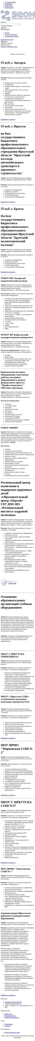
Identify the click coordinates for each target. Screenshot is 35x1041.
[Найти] (19, 24)
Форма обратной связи (12, 1032)
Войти (3, 39)
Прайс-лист (8, 1014)
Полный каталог (10, 1016)
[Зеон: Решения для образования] (18, 20)
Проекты (8, 1026)
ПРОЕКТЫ (8, 4)
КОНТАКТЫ (9, 7)
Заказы (7, 33)
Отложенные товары (11, 36)
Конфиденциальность (12, 1017)
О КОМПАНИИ (10, 2)
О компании (9, 1024)
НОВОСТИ (8, 6)
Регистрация (9, 39)
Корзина (3, 46)
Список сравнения (11, 34)
